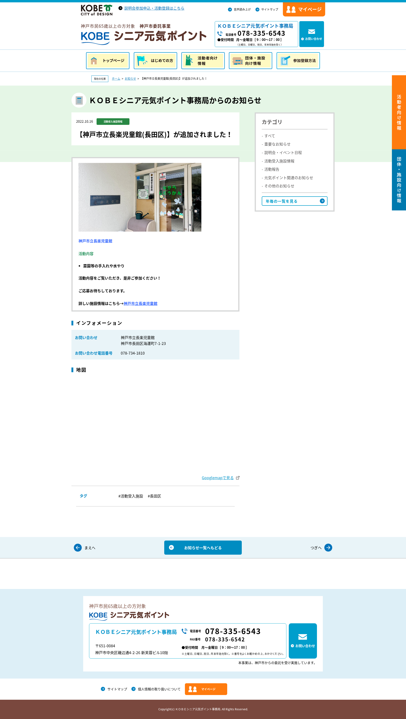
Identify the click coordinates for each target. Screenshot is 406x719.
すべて (269, 135)
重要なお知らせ (277, 144)
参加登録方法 (298, 60)
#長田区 (154, 496)
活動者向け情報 (203, 60)
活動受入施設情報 (279, 161)
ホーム (116, 78)
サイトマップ (269, 9)
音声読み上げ (242, 9)
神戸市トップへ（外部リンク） (97, 10)
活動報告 (271, 169)
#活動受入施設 (130, 496)
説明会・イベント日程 (283, 152)
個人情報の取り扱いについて (159, 689)
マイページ (208, 689)
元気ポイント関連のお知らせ (288, 177)
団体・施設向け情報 (250, 60)
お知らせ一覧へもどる (203, 547)
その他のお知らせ (279, 186)
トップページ (107, 60)
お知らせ (130, 78)
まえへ (89, 547)
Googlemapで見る (218, 477)
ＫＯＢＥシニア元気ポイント (143, 38)
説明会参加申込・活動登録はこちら (154, 8)
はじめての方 (155, 60)
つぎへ (316, 547)
